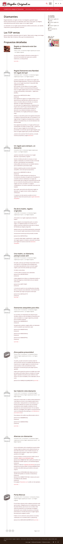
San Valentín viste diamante (25, 391)
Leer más (16, 61)
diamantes (30, 135)
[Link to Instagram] (60, 3)
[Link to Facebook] (58, 3)
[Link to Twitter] (56, 3)
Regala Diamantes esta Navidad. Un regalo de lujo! (26, 72)
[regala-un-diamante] (7, 49)
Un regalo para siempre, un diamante (24, 147)
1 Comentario (25, 74)
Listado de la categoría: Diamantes (14, 9)
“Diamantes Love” (24, 482)
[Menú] (49, 3)
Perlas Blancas (19, 495)
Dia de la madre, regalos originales (23, 210)
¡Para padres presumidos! (24, 352)
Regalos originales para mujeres (33, 50)
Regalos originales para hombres (24, 356)
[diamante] (7, 73)
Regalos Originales (20, 52)
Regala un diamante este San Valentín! (25, 47)
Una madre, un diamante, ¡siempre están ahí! (24, 255)
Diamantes (24, 50)
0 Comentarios (23, 213)
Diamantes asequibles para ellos (26, 308)
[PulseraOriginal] (7, 355)
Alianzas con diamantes (23, 436)
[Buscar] (45, 3)
